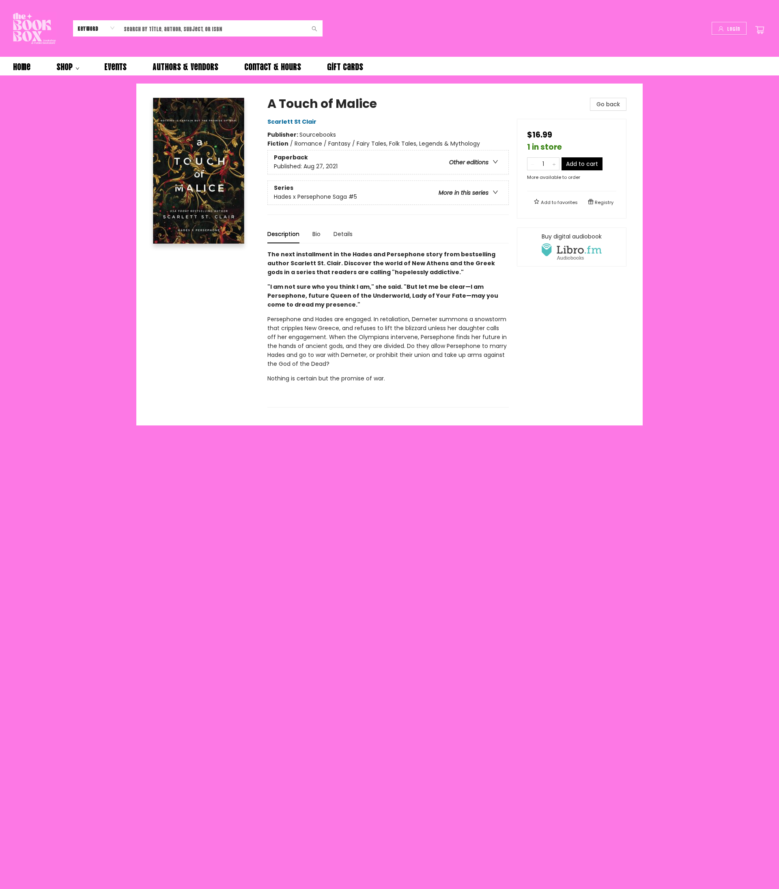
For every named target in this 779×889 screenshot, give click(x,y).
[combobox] (96, 28)
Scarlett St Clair (291, 122)
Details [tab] (343, 234)
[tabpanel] (388, 329)
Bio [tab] (316, 234)
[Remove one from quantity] (532, 163)
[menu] (389, 66)
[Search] (314, 28)
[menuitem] (21, 66)
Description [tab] (283, 234)
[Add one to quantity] (554, 163)
